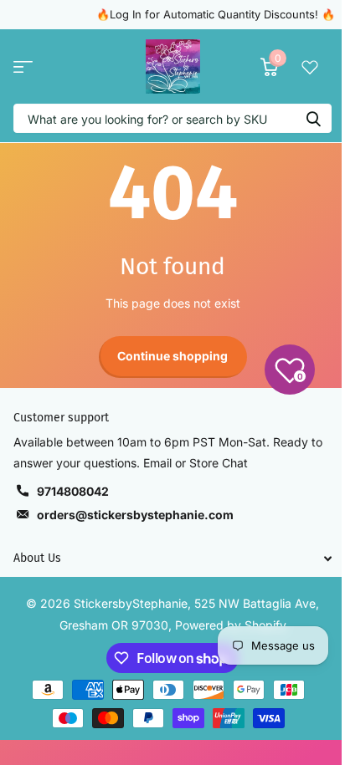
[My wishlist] (309, 66)
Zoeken (313, 118)
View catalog (23, 66)
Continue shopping (172, 356)
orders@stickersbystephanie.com (135, 514)
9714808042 (73, 491)
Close (172, 558)
